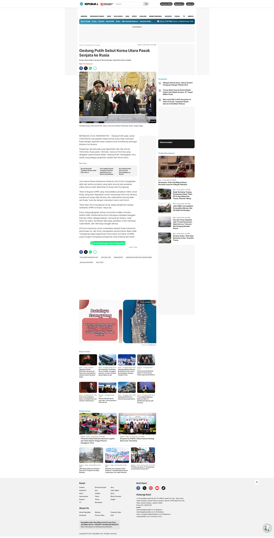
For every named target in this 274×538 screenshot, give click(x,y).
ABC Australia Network (130, 21)
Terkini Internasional (166, 153)
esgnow (168, 16)
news (134, 16)
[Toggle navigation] (81, 4)
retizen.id (190, 4)
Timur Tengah (85, 21)
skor (109, 16)
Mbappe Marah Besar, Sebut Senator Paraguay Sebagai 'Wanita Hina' (178, 84)
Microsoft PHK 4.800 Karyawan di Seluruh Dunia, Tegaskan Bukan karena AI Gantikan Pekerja (177, 101)
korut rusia (99, 262)
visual (177, 16)
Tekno (97, 496)
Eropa (94, 21)
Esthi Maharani (88, 64)
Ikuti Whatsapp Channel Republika (109, 243)
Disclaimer (82, 515)
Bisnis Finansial (155, 16)
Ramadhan (98, 502)
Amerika (101, 21)
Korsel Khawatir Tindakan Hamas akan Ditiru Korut (88, 170)
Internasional (89, 45)
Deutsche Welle (166, 4)
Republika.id (179, 4)
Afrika (118, 21)
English (113, 499)
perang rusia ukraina (86, 262)
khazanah (118, 16)
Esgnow (82, 499)
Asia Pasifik (110, 21)
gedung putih (118, 257)
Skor (112, 487)
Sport (112, 493)
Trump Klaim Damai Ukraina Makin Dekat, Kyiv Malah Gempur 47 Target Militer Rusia (178, 92)
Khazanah (82, 490)
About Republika (85, 512)
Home (81, 45)
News (81, 493)
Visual (97, 499)
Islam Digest (115, 490)
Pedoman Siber (116, 512)
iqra (127, 16)
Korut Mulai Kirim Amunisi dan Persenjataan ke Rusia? (125, 171)
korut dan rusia (106, 257)
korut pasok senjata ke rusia (89, 257)
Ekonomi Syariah (97, 16)
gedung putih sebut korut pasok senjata (139, 257)
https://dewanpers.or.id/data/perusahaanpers (96, 527)
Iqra (96, 490)
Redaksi (98, 512)
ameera (84, 16)
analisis (142, 16)
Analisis (97, 493)
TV (184, 16)
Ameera (82, 487)
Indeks (190, 16)
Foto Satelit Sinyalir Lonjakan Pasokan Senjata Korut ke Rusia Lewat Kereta (106, 171)
